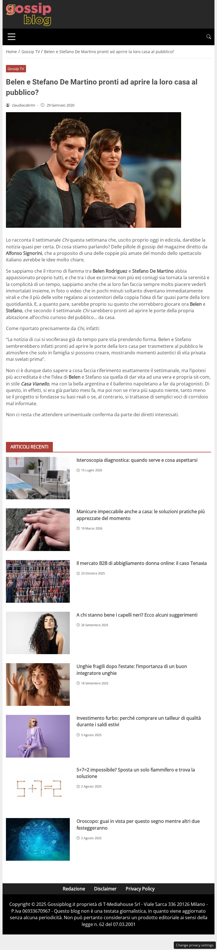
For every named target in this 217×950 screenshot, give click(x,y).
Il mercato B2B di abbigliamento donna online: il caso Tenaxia (142, 563)
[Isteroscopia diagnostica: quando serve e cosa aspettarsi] (38, 478)
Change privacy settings (195, 945)
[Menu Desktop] (11, 37)
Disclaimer (105, 889)
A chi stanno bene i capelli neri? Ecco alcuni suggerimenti (137, 615)
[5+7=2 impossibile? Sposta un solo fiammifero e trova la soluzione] (38, 788)
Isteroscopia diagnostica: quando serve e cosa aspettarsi (137, 460)
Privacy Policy (140, 889)
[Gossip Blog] (28, 14)
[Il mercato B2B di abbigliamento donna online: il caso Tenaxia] (38, 581)
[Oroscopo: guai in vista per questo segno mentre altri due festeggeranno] (38, 839)
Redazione (74, 889)
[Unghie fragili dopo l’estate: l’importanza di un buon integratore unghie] (38, 684)
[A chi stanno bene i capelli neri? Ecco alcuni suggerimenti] (38, 633)
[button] (209, 37)
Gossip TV (16, 68)
